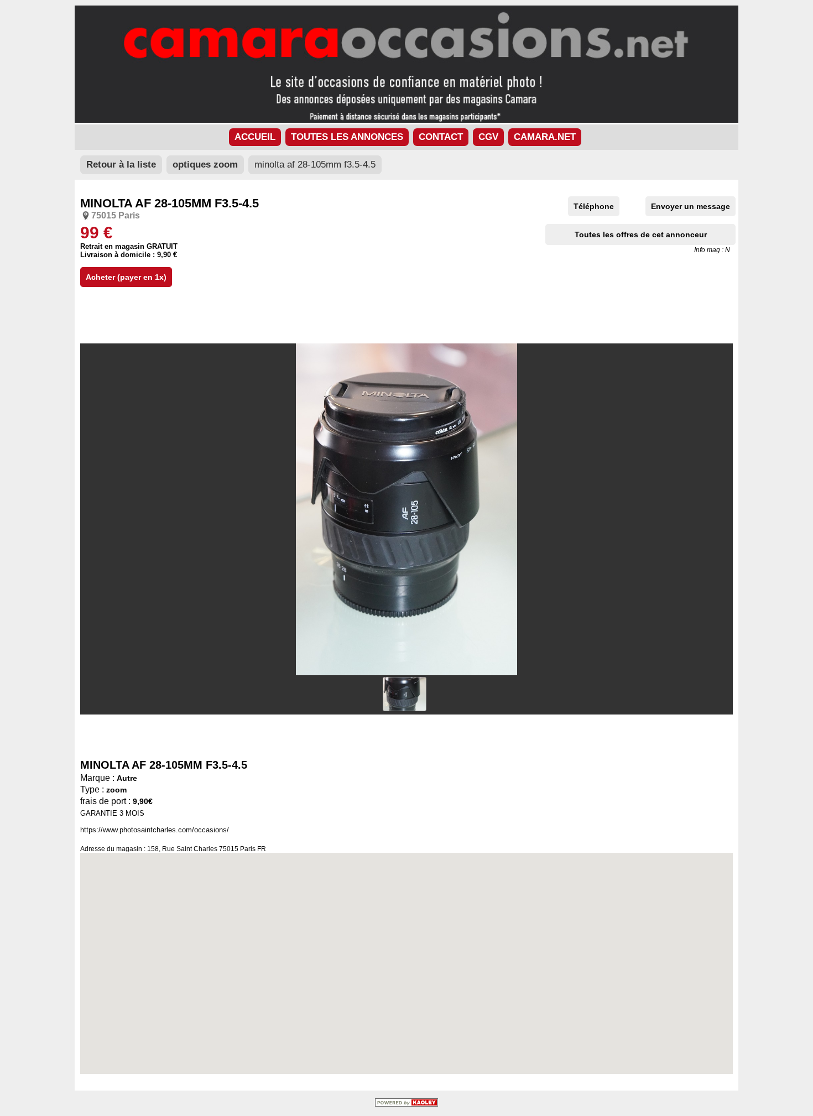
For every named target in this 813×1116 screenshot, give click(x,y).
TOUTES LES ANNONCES (347, 137)
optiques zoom (205, 164)
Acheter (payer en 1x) (126, 277)
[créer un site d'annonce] (406, 1103)
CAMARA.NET (545, 137)
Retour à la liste (121, 164)
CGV (488, 137)
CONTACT (441, 137)
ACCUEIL (254, 137)
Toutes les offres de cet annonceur (641, 234)
